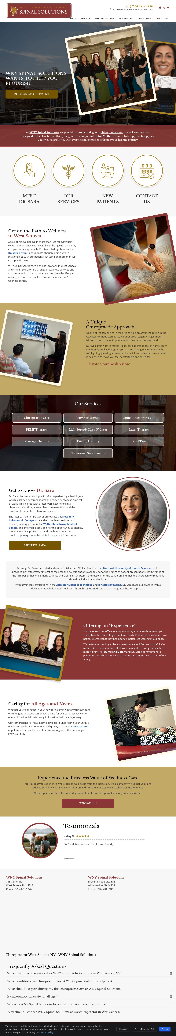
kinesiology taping (109, 585)
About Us (85, 18)
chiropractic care (112, 132)
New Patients (144, 18)
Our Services (125, 18)
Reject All (123, 1029)
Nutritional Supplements (88, 453)
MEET (29, 199)
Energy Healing (88, 441)
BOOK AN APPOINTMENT (31, 94)
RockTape (139, 441)
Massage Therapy (36, 441)
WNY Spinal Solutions (44, 132)
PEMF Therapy (37, 429)
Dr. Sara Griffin (17, 253)
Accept (165, 1029)
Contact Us (162, 18)
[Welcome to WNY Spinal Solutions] (39, 16)
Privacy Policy (47, 1032)
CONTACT (147, 199)
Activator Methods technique (74, 585)
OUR (68, 199)
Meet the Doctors (104, 18)
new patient (80, 726)
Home (73, 18)
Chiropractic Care (37, 417)
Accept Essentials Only (145, 1029)
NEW (107, 199)
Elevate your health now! (108, 364)
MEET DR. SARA (35, 545)
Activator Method (88, 417)
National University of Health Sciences (127, 568)
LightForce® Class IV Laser (88, 429)
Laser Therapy (139, 429)
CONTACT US (88, 803)
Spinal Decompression (139, 417)
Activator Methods (102, 136)
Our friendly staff (115, 652)
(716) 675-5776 (141, 6)
